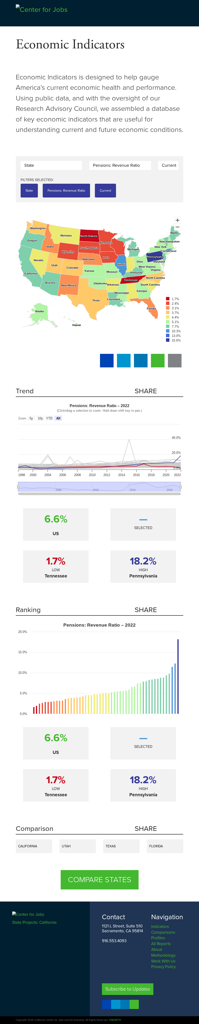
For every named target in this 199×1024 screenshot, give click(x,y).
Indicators (160, 926)
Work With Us (163, 961)
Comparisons (163, 932)
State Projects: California (35, 922)
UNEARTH (115, 1020)
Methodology (163, 955)
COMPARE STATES (99, 879)
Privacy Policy (163, 966)
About (156, 949)
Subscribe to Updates (127, 989)
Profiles (158, 938)
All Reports (161, 943)
